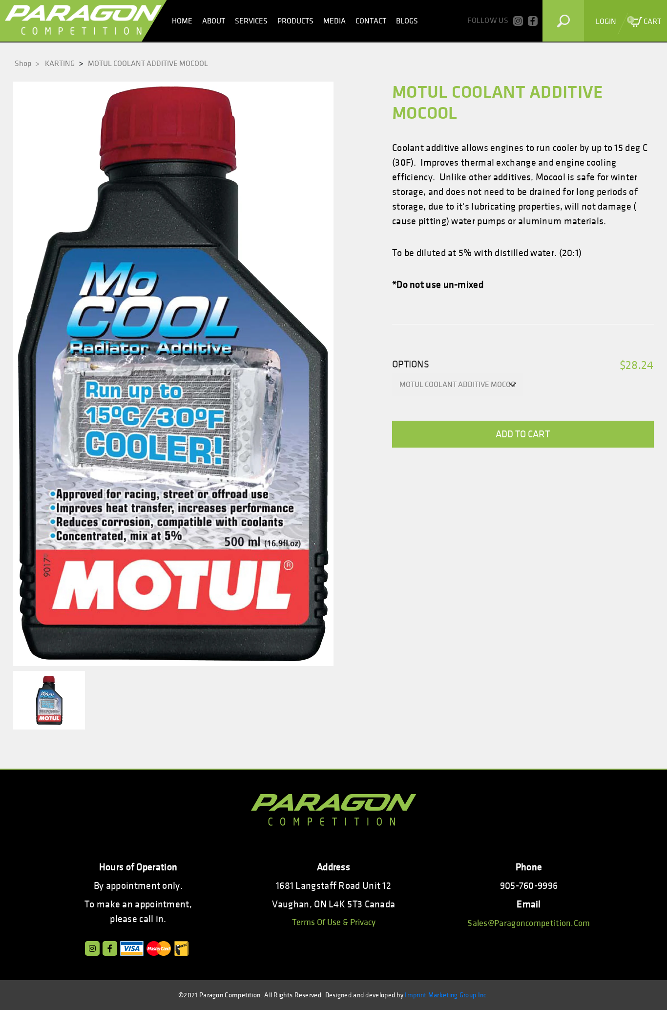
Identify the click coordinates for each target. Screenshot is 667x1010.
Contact (370, 21)
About (213, 21)
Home (182, 21)
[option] (173, 374)
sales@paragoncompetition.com (528, 923)
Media (334, 21)
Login (606, 21)
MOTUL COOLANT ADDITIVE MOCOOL (148, 63)
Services (251, 21)
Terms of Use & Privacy (333, 922)
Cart (645, 21)
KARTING (60, 63)
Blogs (407, 21)
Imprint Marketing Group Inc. (446, 995)
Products (295, 21)
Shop (27, 63)
